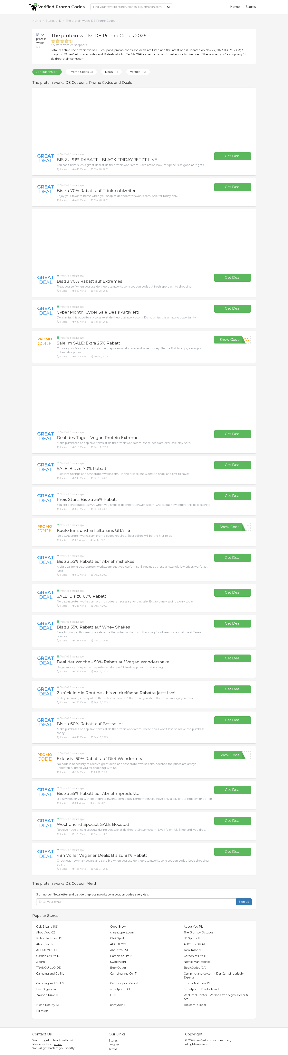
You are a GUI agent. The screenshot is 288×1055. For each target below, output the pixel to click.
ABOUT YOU (118, 944)
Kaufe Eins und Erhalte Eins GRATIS (93, 530)
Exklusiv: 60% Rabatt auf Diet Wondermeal (101, 758)
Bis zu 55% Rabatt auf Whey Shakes (93, 627)
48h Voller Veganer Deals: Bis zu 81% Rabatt (102, 855)
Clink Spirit (117, 938)
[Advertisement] (144, 120)
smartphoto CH (120, 989)
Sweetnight (118, 962)
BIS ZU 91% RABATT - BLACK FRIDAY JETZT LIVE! (107, 159)
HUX (113, 995)
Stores (251, 7)
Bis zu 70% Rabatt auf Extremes (89, 281)
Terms (113, 1049)
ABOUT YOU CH (47, 950)
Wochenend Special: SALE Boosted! (93, 824)
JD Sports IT (192, 938)
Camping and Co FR (124, 983)
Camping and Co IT (123, 973)
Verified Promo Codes (61, 6)
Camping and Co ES (50, 983)
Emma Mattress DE (197, 983)
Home (235, 7)
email (58, 1044)
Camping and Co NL (50, 973)
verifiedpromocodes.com (213, 1040)
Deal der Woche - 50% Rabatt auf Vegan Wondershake (113, 661)
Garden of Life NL (122, 956)
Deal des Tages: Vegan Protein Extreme (98, 437)
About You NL (45, 944)
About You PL (193, 926)
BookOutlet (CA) (195, 967)
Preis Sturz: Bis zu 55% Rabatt (87, 499)
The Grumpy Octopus (198, 932)
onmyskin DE (119, 1005)
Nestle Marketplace (197, 962)
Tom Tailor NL (193, 950)
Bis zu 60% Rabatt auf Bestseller (90, 723)
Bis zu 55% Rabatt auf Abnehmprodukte (98, 793)
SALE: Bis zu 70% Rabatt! (82, 468)
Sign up (244, 902)
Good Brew (118, 926)
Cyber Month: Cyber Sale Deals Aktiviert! (98, 312)
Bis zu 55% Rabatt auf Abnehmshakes (95, 561)
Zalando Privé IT (47, 995)
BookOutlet (118, 967)
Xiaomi (40, 962)
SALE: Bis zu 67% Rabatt (81, 596)
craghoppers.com (122, 932)
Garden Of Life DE (48, 956)
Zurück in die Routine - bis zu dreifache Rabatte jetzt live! (116, 692)
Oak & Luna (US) (47, 926)
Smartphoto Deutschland (201, 989)
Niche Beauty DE (48, 1005)
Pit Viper (42, 1011)
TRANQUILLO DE (48, 967)
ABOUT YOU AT (194, 944)
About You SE (119, 950)
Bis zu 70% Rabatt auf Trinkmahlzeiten (97, 190)
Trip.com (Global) (195, 1005)
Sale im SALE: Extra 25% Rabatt (88, 343)
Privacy (114, 1045)
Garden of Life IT (195, 956)
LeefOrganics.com (49, 989)
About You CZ (45, 932)
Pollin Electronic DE (49, 938)
